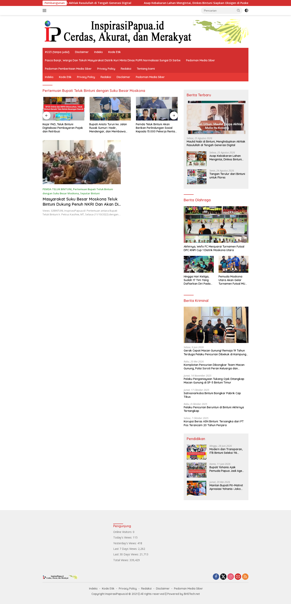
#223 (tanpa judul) (57, 52)
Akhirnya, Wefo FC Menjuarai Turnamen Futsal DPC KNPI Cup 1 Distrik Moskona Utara (214, 248)
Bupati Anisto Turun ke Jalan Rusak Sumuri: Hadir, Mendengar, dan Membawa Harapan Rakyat (61, 127)
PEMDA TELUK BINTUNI (57, 189)
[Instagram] (230, 576)
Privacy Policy (106, 68)
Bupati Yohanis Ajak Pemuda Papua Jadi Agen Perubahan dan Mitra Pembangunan (226, 469)
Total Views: (121, 560)
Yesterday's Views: (125, 543)
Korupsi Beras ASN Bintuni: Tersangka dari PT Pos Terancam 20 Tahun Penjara (214, 423)
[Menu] (45, 10)
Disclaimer (82, 52)
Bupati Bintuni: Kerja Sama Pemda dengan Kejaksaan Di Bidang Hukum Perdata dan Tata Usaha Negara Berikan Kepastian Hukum (155, 127)
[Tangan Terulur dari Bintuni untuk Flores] (196, 176)
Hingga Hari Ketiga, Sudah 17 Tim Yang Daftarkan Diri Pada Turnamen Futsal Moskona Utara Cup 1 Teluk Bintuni (198, 280)
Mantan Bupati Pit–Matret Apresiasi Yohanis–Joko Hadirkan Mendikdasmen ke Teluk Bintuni (226, 487)
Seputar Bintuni (90, 193)
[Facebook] (216, 576)
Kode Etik (114, 52)
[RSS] (245, 576)
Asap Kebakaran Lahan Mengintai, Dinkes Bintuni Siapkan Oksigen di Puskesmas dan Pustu (185, 3)
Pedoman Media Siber (200, 60)
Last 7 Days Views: (125, 549)
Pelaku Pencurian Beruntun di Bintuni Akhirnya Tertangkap (214, 409)
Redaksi (126, 68)
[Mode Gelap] (246, 10)
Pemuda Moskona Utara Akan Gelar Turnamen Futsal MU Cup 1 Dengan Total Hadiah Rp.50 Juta (232, 280)
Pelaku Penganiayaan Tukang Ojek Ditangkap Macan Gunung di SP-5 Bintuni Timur (214, 380)
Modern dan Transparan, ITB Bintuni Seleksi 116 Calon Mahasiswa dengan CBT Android (226, 451)
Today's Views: (123, 537)
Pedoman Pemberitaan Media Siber (68, 68)
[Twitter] (223, 576)
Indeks (98, 52)
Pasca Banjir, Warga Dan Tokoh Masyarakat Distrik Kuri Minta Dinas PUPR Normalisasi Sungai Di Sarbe (113, 60)
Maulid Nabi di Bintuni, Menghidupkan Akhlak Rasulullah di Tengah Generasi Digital (216, 143)
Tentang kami (146, 68)
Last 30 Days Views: (126, 554)
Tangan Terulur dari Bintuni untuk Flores (227, 175)
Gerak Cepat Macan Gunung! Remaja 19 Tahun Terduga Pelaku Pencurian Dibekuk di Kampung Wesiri (215, 352)
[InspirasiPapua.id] (145, 31)
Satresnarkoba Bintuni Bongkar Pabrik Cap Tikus (212, 395)
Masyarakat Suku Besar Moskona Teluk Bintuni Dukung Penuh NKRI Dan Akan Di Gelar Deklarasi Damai (80, 204)
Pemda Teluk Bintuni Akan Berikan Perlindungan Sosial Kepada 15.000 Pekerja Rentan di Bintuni (109, 127)
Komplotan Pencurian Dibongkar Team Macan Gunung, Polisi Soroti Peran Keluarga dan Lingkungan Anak (214, 366)
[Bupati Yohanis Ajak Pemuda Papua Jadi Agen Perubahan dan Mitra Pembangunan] (196, 470)
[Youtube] (238, 576)
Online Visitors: (123, 532)
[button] (238, 10)
